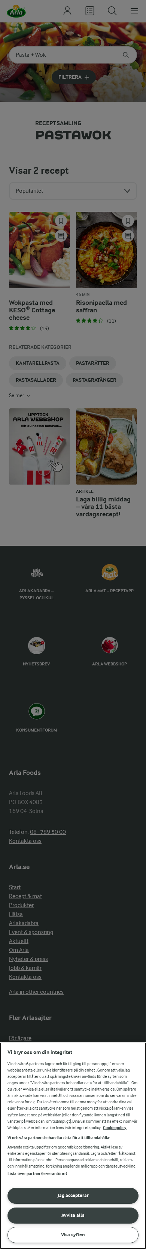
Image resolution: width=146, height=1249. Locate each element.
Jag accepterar (73, 1195)
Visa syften (73, 1234)
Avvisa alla (73, 1215)
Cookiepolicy (115, 1127)
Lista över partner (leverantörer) (37, 1173)
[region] (73, 1145)
